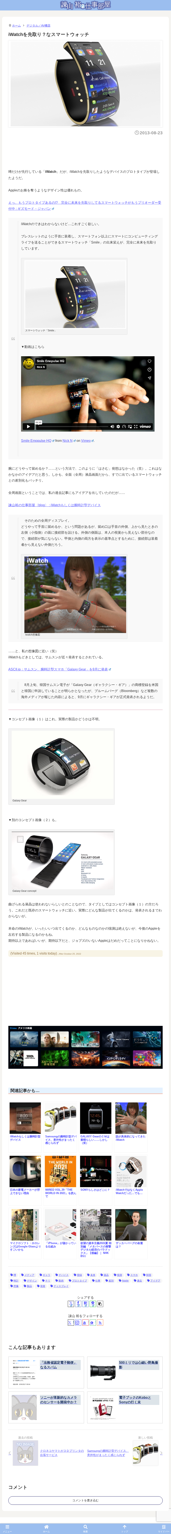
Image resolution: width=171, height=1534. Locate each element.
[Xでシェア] (71, 1304)
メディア (29, 1275)
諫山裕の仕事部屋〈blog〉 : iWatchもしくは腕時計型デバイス (54, 505)
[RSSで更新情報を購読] (100, 1322)
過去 (139, 1280)
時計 (16, 1280)
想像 (16, 1286)
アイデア (155, 1280)
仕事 (97, 1280)
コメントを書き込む (85, 1500)
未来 (92, 1275)
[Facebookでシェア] (78, 1304)
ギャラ (46, 1275)
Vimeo (86, 440)
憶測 (119, 1275)
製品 (29, 1286)
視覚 (42, 1286)
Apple (125, 1280)
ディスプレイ (61, 1286)
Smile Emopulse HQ (36, 440)
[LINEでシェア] (93, 1304)
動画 (61, 1280)
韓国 (148, 1275)
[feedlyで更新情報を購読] (93, 1322)
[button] (100, 1304)
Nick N (68, 440)
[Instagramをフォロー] (78, 1322)
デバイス (64, 1275)
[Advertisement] (84, 151)
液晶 (106, 1275)
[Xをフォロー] (71, 1322)
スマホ (134, 1275)
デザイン (32, 1280)
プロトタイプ (79, 1280)
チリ (47, 1280)
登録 (79, 1275)
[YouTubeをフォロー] (85, 1322)
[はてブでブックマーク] (85, 1304)
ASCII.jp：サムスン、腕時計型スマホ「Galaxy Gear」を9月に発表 (58, 669)
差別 (111, 1280)
